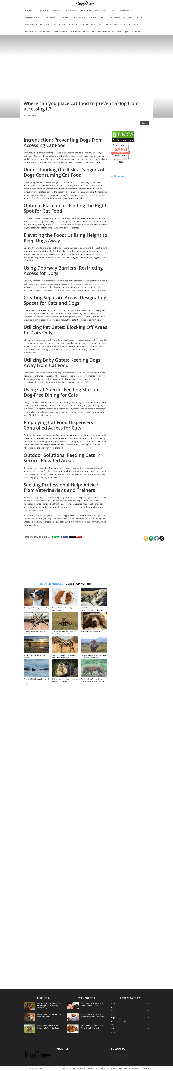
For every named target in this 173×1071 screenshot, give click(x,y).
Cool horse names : (34, 25)
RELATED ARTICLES (51, 583)
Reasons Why (80, 18)
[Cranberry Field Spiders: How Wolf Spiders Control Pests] (37, 621)
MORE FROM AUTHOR (78, 583)
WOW (97, 11)
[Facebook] (113, 1056)
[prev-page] (25, 684)
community (57, 11)
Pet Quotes (30, 32)
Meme (93, 25)
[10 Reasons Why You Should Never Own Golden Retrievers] (73, 1017)
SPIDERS (117, 25)
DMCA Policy (85, 11)
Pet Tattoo (114, 18)
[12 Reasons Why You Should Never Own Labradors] (73, 1005)
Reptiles (137, 25)
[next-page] (28, 684)
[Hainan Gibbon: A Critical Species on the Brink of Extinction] (65, 668)
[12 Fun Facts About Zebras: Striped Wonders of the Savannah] (65, 644)
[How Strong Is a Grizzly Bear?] (94, 621)
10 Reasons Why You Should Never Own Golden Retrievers (92, 1015)
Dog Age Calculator (55, 25)
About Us (67, 1068)
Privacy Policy (79, 1068)
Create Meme (105, 25)
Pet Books (136, 32)
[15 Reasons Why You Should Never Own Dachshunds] (72, 1029)
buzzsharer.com (121, 152)
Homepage (30, 11)
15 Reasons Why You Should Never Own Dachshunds (92, 1027)
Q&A (126, 32)
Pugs (103, 18)
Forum (127, 1068)
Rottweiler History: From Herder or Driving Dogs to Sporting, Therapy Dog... (49, 1005)
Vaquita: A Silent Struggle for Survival (36, 679)
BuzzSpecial (71, 11)
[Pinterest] (120, 1056)
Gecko (127, 25)
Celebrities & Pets (33, 18)
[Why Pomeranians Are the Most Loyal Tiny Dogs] (29, 1017)
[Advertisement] (65, 126)
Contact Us (43, 11)
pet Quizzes (128, 18)
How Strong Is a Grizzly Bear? (91, 631)
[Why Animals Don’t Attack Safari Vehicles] (37, 644)
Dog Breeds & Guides (80, 32)
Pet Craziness (51, 18)
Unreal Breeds (126, 11)
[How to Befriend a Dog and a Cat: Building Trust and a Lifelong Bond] (94, 597)
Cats (114, 11)
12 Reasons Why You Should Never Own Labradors (92, 1004)
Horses (105, 11)
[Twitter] (126, 1056)
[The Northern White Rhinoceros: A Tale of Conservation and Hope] (94, 644)
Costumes (93, 18)
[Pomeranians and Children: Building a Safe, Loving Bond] (29, 1029)
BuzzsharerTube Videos (103, 32)
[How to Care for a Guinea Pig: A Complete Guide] (65, 597)
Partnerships (116, 1068)
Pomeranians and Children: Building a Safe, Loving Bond (48, 1027)
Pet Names (65, 18)
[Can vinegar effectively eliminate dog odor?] (37, 597)
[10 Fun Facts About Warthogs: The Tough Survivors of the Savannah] (65, 621)
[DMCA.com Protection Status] (123, 141)
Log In (146, 1068)
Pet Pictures (45, 32)
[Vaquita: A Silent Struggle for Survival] (37, 668)
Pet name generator (78, 25)
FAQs (119, 32)
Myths (140, 18)
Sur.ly (125, 158)
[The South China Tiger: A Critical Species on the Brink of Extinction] (94, 668)
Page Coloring (60, 32)
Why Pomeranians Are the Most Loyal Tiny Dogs (49, 1015)
